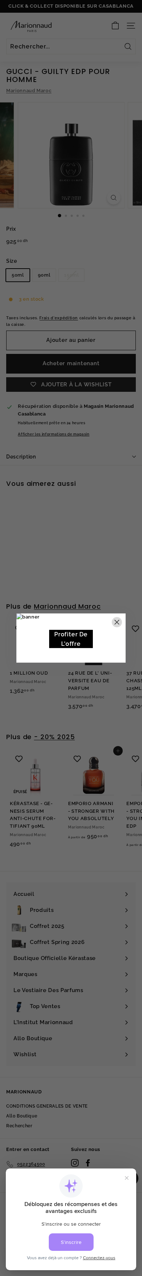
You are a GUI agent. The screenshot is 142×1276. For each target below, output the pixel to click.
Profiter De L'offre (71, 639)
